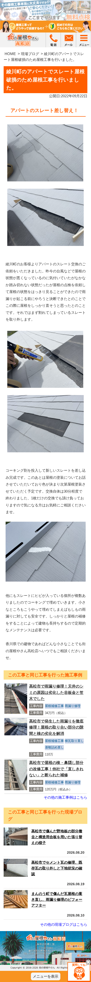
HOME (10, 54)
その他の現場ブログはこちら (63, 924)
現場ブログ (30, 54)
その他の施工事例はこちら (65, 797)
